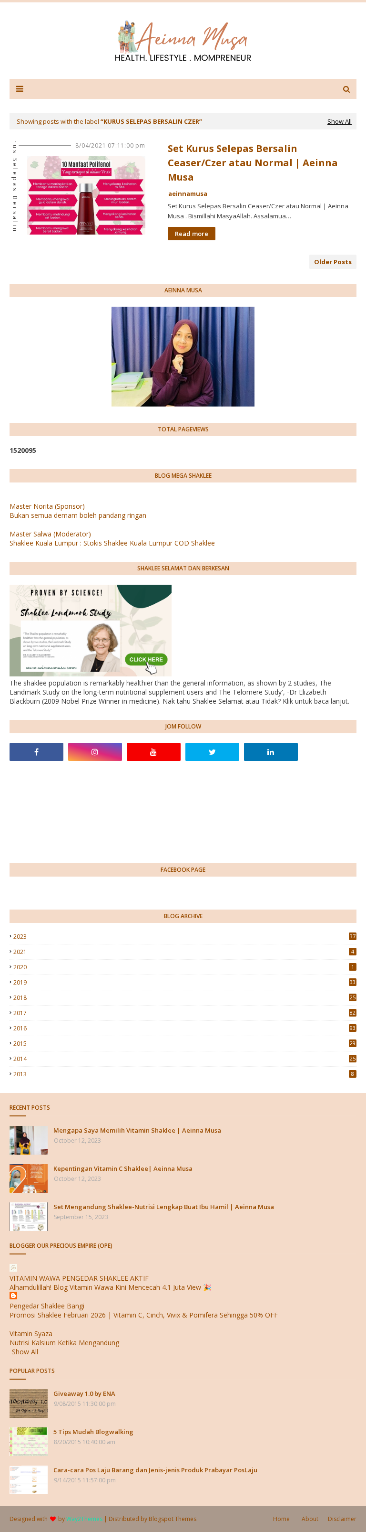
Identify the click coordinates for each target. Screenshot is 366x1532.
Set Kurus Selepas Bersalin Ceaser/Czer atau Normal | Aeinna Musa (253, 162)
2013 (183, 1074)
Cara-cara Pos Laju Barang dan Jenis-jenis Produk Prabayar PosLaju (155, 1470)
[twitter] (212, 752)
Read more (191, 233)
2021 (183, 952)
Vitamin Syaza (31, 1333)
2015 (184, 1043)
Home (281, 1519)
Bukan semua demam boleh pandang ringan (78, 515)
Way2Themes (84, 1519)
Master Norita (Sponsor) (47, 506)
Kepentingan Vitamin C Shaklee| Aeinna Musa (123, 1168)
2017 (184, 1013)
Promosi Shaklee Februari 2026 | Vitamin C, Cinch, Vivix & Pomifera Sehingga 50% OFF (144, 1314)
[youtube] (154, 752)
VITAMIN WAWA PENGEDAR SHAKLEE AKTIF (79, 1278)
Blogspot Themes (172, 1519)
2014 (184, 1059)
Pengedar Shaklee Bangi (47, 1305)
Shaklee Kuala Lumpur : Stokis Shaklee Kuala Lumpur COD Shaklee (112, 542)
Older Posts (333, 261)
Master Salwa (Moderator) (50, 533)
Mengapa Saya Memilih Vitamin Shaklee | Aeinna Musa (137, 1130)
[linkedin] (271, 752)
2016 (184, 1028)
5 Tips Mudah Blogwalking (93, 1431)
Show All (339, 121)
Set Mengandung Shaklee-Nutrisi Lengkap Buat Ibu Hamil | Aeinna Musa (163, 1206)
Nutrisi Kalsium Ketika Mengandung (64, 1342)
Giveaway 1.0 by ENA (84, 1393)
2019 (184, 982)
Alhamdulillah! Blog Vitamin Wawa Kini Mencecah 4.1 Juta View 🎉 (110, 1287)
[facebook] (36, 752)
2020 (183, 967)
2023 (184, 936)
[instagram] (95, 752)
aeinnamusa (187, 193)
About (310, 1519)
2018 (184, 998)
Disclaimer (342, 1519)
